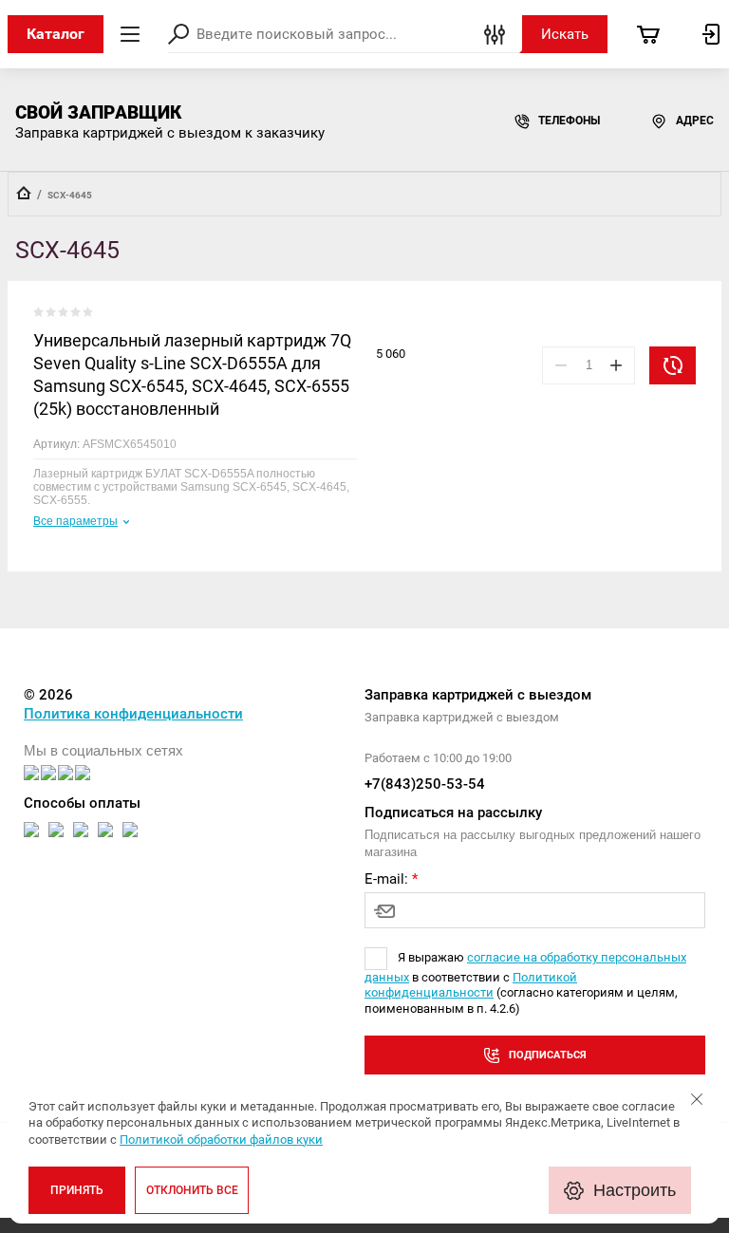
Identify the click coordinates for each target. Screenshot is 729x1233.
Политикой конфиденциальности (470, 984)
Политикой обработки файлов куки (221, 1139)
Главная (23, 192)
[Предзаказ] (672, 365)
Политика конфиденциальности (133, 713)
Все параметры (75, 521)
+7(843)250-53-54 (424, 784)
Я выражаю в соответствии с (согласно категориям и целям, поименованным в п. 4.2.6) (525, 982)
